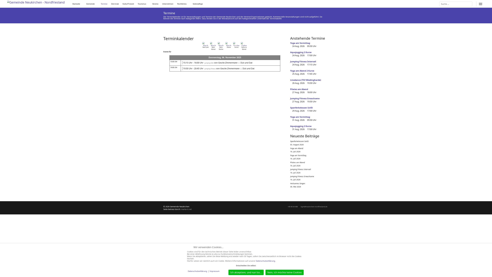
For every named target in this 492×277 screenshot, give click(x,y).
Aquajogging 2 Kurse (300, 52)
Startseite (76, 4)
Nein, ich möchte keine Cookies (284, 272)
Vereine (155, 4)
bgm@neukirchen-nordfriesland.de (314, 207)
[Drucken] (285, 37)
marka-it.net (186, 209)
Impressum (214, 271)
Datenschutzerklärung (265, 261)
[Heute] (228, 44)
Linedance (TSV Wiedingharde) (305, 80)
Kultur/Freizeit (128, 4)
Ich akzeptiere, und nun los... (246, 272)
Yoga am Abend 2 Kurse (302, 70)
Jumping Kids (209, 63)
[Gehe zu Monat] (244, 44)
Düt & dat (115, 4)
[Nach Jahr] (205, 44)
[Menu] (480, 4)
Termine (104, 4)
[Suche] (236, 44)
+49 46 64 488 (293, 207)
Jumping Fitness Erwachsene (305, 98)
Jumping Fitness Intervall (303, 61)
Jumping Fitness (210, 69)
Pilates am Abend (299, 89)
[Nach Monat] (213, 44)
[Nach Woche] (221, 44)
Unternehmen (167, 4)
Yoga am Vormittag (300, 43)
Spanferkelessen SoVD (301, 107)
